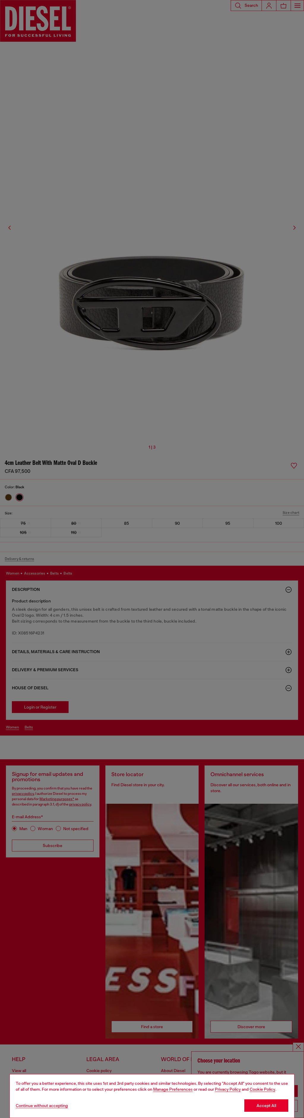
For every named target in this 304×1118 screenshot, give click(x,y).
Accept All (266, 1105)
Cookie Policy (262, 1089)
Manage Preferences (173, 1089)
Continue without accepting (42, 1105)
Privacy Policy (228, 1089)
